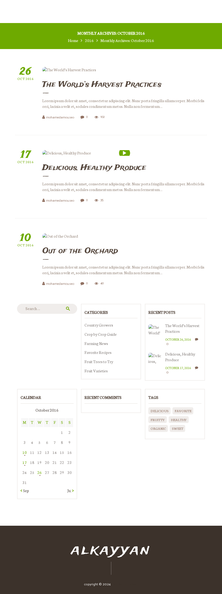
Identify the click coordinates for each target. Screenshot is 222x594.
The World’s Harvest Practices (182, 328)
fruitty (158, 419)
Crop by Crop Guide (100, 334)
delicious (160, 410)
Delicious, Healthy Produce (180, 357)
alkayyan (111, 550)
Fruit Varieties (96, 370)
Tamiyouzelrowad (125, 584)
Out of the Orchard (80, 251)
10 (24, 452)
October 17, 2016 (178, 368)
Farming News (96, 343)
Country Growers (98, 325)
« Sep (25, 490)
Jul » (70, 490)
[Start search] (144, 156)
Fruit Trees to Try (98, 361)
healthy (179, 419)
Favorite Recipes (98, 352)
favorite (183, 410)
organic (158, 428)
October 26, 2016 (178, 339)
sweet (177, 428)
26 (39, 472)
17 (24, 462)
